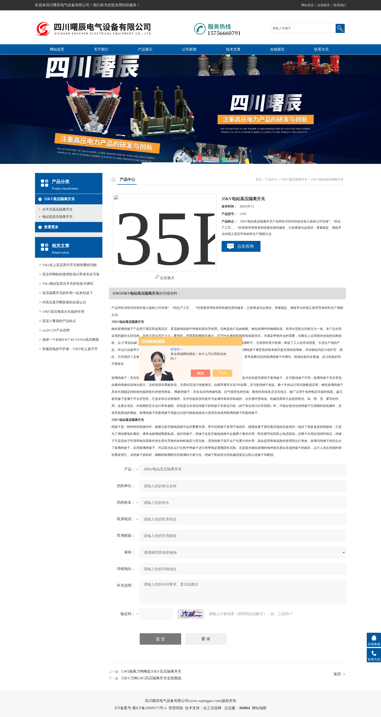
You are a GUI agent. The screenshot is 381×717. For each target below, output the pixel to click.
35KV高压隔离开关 (59, 199)
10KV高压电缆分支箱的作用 (63, 312)
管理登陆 (175, 708)
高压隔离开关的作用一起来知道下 (67, 293)
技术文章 (233, 49)
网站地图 (259, 708)
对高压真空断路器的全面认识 (64, 302)
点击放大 (167, 278)
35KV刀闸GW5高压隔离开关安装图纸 (151, 678)
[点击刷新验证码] (191, 614)
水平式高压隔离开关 (57, 209)
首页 (259, 179)
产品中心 (271, 179)
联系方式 (321, 49)
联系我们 (340, 5)
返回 (337, 674)
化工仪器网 (212, 708)
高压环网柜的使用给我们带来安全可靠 (71, 274)
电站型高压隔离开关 (57, 217)
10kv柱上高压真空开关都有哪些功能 (69, 265)
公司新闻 (189, 49)
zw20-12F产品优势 (56, 330)
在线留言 (324, 5)
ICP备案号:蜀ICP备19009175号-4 (140, 708)
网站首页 (307, 5)
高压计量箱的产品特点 (59, 321)
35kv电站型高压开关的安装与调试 (67, 284)
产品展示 (145, 49)
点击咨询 (245, 246)
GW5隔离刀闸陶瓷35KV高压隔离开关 (151, 671)
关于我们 (101, 49)
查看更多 (51, 227)
